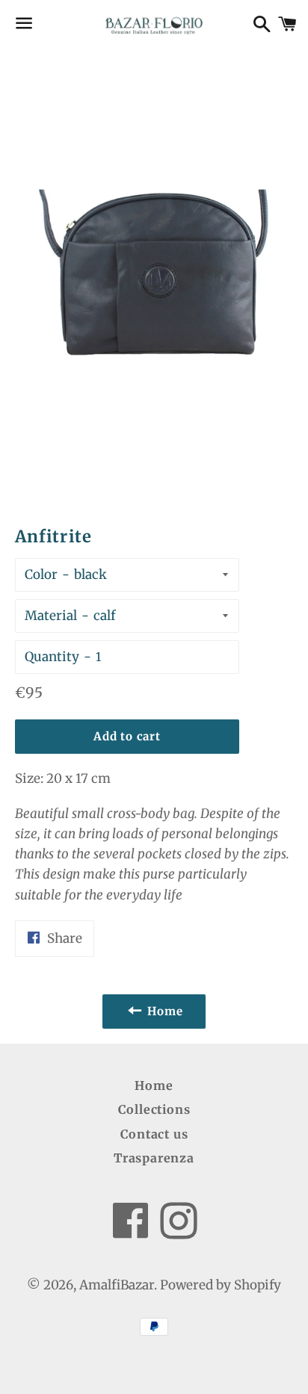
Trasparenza (154, 1157)
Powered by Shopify (220, 1285)
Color (41, 574)
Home (154, 1085)
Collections (154, 1109)
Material (51, 615)
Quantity (52, 656)
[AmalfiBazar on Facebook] (130, 1231)
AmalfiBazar (116, 1285)
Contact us (154, 1134)
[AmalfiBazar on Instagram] (178, 1231)
